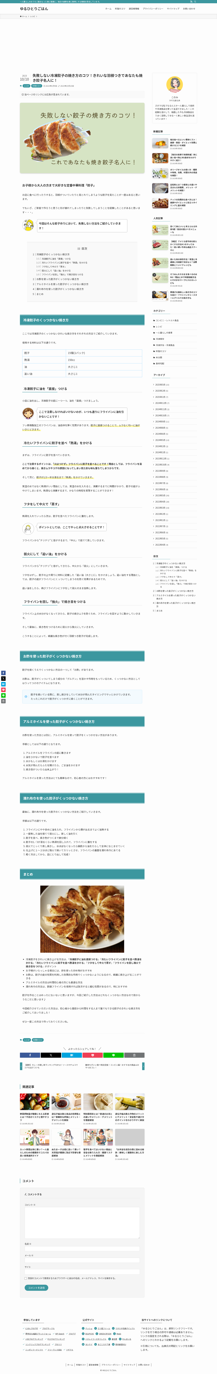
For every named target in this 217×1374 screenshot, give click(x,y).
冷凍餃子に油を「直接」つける (56, 258)
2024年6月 (161, 433)
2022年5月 (161, 538)
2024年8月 (161, 427)
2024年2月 (161, 446)
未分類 (159, 357)
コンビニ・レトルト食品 (167, 320)
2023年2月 (161, 513)
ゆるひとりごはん (34, 8)
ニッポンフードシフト (34, 1349)
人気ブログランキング (34, 1339)
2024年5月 (162, 440)
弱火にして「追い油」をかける (56, 270)
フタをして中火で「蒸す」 (54, 266)
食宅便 (114, 1339)
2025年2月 (161, 390)
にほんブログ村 (31, 1328)
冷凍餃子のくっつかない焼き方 (53, 254)
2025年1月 (161, 396)
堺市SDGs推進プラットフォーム (38, 1333)
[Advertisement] (108, 41)
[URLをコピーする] (134, 1055)
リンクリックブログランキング (37, 1344)
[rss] (191, 1)
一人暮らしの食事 (164, 332)
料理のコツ (37, 86)
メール (29, 1255)
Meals (119, 1333)
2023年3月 (162, 507)
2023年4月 (162, 501)
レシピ (26, 86)
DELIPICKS (89, 1333)
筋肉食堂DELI (120, 1344)
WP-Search (59, 1333)
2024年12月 (162, 402)
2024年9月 (162, 421)
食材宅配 (160, 363)
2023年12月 (162, 458)
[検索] (195, 1)
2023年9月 (161, 470)
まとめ (40, 294)
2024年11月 (162, 409)
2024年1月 (161, 452)
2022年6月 (161, 532)
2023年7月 (161, 483)
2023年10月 (162, 464)
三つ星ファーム (104, 1328)
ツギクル (69, 1349)
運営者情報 (93, 1364)
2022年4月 (161, 544)
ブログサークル (48, 1328)
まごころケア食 (104, 1344)
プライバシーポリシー (111, 1364)
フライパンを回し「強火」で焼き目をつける (62, 274)
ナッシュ (88, 1328)
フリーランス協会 (55, 1349)
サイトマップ (129, 1364)
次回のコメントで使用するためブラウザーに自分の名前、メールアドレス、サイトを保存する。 (72, 1278)
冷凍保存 (160, 338)
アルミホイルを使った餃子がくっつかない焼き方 (62, 284)
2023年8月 (161, 476)
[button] (30, 1055)
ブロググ (72, 1333)
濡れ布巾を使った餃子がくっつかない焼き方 (60, 289)
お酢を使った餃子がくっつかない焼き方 (57, 279)
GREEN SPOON (105, 1333)
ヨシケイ (88, 1344)
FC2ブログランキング (56, 1339)
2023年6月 (161, 489)
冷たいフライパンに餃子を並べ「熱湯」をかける (64, 262)
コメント (30, 1204)
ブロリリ (58, 1344)
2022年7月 (161, 526)
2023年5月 (162, 495)
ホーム (70, 1364)
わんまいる (126, 1339)
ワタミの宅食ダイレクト (125, 1328)
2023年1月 (161, 520)
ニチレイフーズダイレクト (95, 1339)
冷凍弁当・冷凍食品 (165, 345)
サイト (28, 1266)
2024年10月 (162, 415)
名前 (28, 1243)
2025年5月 (162, 384)
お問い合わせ (144, 1364)
